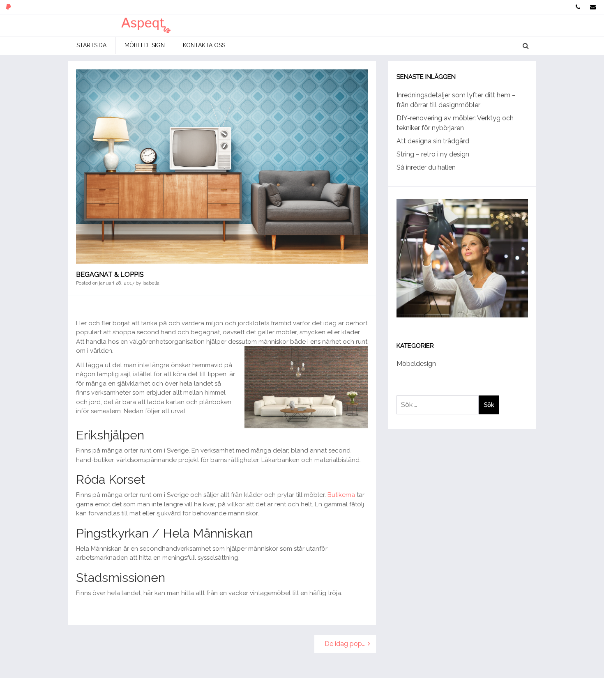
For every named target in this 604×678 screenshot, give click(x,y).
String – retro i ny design (433, 154)
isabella (151, 283)
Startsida (91, 45)
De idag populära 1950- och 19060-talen (350, 644)
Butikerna (341, 495)
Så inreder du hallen (426, 167)
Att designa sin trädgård (433, 141)
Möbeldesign (144, 45)
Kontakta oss (204, 45)
